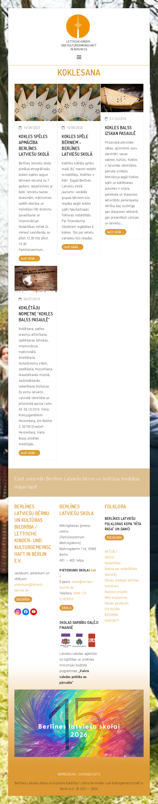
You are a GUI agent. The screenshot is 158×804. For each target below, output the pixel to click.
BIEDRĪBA (111, 615)
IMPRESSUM (67, 774)
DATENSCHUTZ (89, 774)
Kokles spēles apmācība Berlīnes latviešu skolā (34, 145)
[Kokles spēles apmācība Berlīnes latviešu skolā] (36, 102)
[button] (79, 57)
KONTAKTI (112, 620)
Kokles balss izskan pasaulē (120, 130)
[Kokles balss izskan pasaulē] (122, 98)
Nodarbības (113, 563)
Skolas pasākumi (117, 603)
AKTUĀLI (111, 551)
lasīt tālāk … (29, 258)
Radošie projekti (116, 592)
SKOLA (109, 557)
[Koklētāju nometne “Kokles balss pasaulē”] (36, 279)
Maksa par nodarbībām (121, 569)
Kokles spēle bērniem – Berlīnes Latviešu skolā (77, 145)
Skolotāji (111, 574)
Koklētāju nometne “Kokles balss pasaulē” (36, 313)
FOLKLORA (112, 609)
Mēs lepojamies (116, 597)
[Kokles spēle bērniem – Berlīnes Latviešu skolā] (79, 102)
